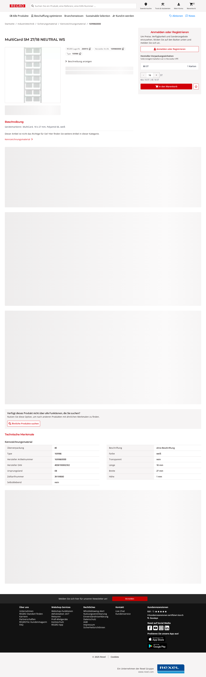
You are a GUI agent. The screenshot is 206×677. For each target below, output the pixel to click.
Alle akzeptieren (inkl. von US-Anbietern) (177, 645)
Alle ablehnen (177, 656)
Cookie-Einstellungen (177, 668)
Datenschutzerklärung (62, 663)
